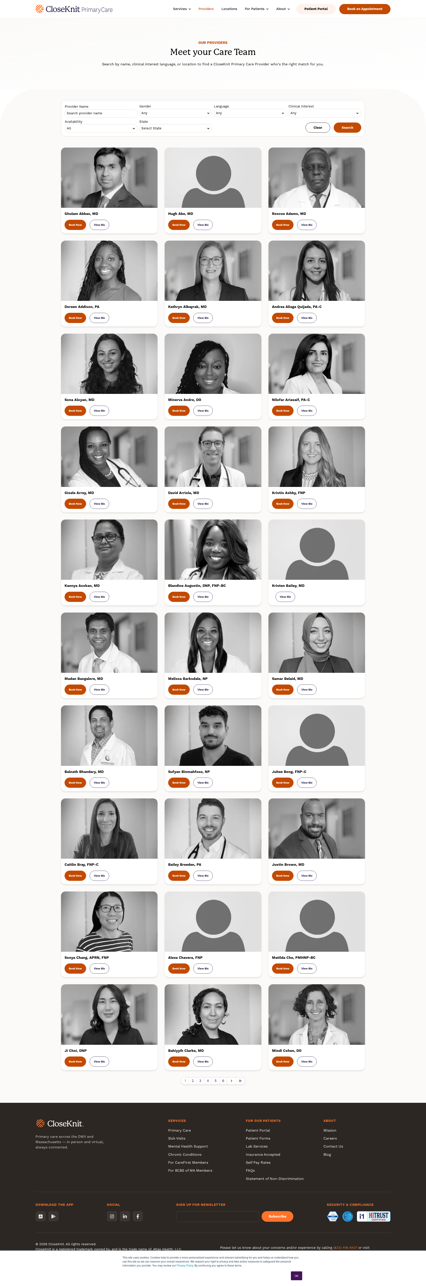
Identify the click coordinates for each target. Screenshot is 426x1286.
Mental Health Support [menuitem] (188, 1146)
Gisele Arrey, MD (79, 493)
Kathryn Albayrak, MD (187, 307)
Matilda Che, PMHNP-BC (294, 957)
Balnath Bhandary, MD (84, 772)
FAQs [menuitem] (250, 1170)
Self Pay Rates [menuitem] (258, 1162)
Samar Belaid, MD (287, 679)
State (143, 122)
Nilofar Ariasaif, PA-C (291, 400)
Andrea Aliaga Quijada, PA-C (297, 307)
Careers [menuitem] (330, 1138)
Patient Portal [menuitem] (258, 1130)
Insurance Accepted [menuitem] (263, 1154)
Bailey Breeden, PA (184, 864)
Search (347, 128)
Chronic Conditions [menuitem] (184, 1154)
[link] (74, 9)
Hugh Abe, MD (180, 214)
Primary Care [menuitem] (179, 1130)
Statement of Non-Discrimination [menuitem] (275, 1179)
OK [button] (296, 1276)
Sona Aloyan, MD (79, 400)
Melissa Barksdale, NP (188, 679)
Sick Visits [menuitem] (176, 1138)
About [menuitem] (329, 1121)
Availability (73, 122)
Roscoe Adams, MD (289, 214)
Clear (318, 128)
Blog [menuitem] (327, 1154)
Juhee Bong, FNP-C (289, 772)
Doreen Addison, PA (82, 307)
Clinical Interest (301, 106)
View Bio (99, 224)
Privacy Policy (185, 1265)
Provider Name (77, 107)
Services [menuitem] (177, 1121)
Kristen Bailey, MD (288, 586)
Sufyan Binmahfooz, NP (189, 772)
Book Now (75, 224)
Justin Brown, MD (288, 864)
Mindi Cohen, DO (287, 1051)
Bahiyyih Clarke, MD (186, 1051)
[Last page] (240, 1080)
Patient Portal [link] (316, 9)
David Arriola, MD (183, 493)
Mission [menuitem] (329, 1130)
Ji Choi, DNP (76, 1051)
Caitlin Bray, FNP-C (82, 864)
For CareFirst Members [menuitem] (188, 1162)
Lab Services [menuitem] (257, 1146)
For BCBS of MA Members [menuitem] (190, 1170)
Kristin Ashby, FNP (288, 493)
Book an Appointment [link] (365, 9)
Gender (145, 106)
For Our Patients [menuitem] (263, 1121)
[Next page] (231, 1080)
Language (221, 106)
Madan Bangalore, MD (84, 679)
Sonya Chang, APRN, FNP (87, 957)
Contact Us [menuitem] (333, 1146)
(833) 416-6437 (345, 1248)
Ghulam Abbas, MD (81, 214)
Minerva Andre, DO (184, 400)
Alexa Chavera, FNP (185, 957)
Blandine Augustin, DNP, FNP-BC (197, 586)
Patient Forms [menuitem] (258, 1138)
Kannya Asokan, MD (82, 586)
